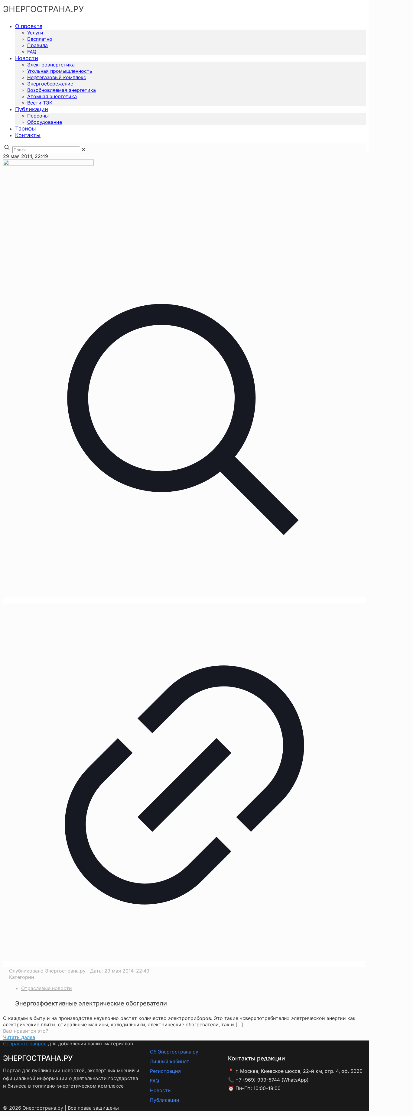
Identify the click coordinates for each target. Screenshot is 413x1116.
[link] (83, 149)
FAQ (154, 1081)
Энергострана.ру (65, 971)
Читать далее (19, 1037)
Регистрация (165, 1071)
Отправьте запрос (25, 1043)
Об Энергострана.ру (174, 1052)
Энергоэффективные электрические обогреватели (91, 1003)
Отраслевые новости (46, 988)
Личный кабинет (169, 1061)
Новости (160, 1090)
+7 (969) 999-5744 (258, 1080)
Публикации (164, 1100)
